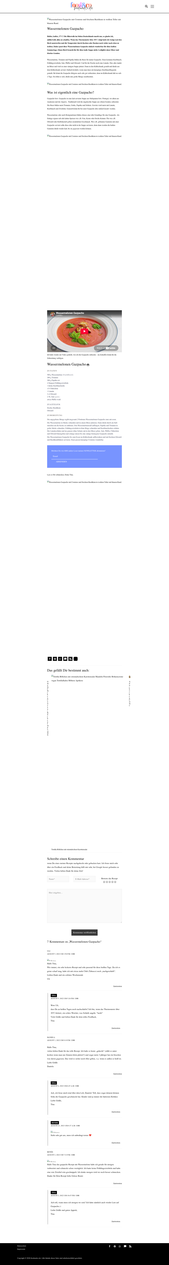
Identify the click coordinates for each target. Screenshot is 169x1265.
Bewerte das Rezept (109, 878)
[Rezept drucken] (88, 365)
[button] (50, 659)
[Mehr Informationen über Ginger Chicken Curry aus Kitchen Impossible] (48, 676)
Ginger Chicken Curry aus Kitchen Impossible (48, 708)
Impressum (21, 1249)
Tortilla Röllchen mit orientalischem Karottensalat (69, 849)
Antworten (117, 986)
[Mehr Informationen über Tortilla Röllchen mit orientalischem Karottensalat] (88, 760)
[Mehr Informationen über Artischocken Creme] (129, 676)
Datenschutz (21, 1246)
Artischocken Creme (129, 693)
